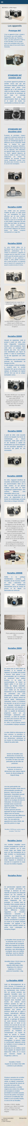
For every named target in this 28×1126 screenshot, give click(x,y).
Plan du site (4, 1119)
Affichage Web (22, 1118)
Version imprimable (8, 1118)
